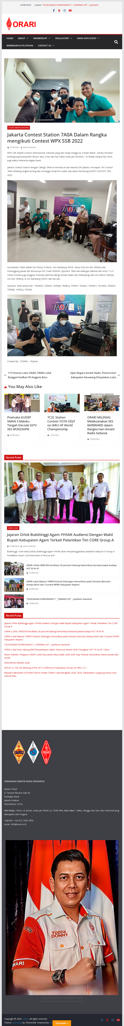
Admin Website (29, 147)
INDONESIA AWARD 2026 (17, 662)
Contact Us (44, 45)
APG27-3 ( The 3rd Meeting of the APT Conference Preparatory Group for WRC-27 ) (45, 667)
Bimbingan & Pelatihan (20, 45)
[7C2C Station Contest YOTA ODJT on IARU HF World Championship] (62, 396)
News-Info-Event (86, 38)
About (21, 38)
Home (10, 38)
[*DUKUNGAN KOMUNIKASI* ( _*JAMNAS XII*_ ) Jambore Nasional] (14, 601)
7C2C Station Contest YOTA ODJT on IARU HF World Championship (61, 423)
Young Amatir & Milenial (18, 128)
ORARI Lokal (13, 528)
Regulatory (62, 38)
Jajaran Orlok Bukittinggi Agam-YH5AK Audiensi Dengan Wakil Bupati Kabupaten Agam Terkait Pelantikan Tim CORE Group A (60, 537)
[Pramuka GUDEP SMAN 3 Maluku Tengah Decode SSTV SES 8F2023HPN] (22, 396)
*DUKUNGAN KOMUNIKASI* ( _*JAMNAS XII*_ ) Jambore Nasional (59, 599)
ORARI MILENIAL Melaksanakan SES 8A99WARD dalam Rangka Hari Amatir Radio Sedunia (101, 425)
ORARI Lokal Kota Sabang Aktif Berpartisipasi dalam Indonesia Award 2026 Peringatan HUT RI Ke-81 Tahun (56, 649)
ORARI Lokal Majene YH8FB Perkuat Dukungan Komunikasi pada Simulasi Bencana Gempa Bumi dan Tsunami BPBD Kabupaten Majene (71, 5)
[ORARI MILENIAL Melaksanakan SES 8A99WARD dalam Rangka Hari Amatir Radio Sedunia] (102, 396)
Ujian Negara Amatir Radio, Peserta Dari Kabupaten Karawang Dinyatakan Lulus (93, 375)
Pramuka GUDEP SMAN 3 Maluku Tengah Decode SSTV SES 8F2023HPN (22, 423)
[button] (26, 38)
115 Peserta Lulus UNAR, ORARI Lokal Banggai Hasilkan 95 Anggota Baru (29, 375)
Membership (40, 38)
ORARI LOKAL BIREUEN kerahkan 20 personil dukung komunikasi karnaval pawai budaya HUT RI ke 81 (71, 567)
